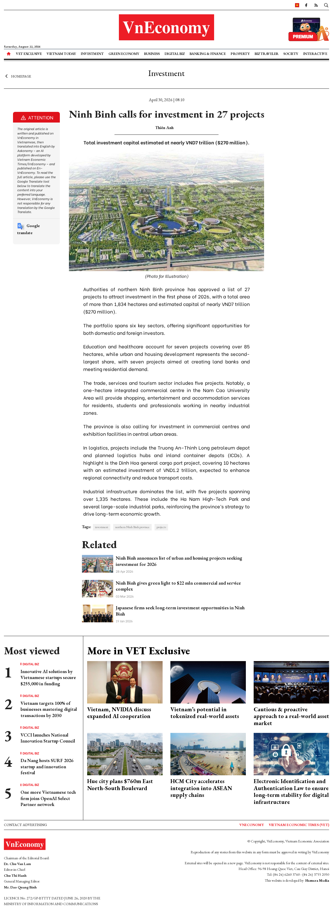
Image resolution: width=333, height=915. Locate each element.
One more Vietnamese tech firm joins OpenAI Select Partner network (48, 798)
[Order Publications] (309, 28)
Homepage (21, 76)
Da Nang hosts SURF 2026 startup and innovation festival (47, 766)
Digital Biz (174, 53)
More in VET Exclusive (138, 650)
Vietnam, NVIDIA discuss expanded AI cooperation (119, 713)
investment (101, 527)
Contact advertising (25, 824)
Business (151, 53)
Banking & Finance (207, 53)
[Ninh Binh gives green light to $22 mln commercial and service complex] (97, 588)
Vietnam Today (61, 53)
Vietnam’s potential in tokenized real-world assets (204, 713)
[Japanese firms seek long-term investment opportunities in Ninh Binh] (97, 613)
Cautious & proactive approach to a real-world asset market (291, 716)
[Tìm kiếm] (326, 5)
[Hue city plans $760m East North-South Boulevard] (125, 753)
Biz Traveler (266, 53)
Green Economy (123, 53)
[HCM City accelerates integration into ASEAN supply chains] (208, 753)
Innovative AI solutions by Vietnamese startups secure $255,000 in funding (48, 677)
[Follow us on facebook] (306, 5)
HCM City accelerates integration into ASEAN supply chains (201, 788)
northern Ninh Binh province (132, 527)
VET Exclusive (29, 53)
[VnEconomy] (297, 5)
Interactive (315, 53)
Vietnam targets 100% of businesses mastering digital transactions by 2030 (49, 709)
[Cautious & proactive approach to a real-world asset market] (291, 681)
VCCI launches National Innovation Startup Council (48, 738)
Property (239, 53)
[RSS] (316, 5)
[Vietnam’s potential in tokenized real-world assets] (208, 681)
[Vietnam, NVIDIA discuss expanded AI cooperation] (125, 681)
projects (161, 527)
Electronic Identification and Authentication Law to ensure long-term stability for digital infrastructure (291, 791)
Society (290, 53)
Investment (92, 53)
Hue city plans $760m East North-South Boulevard (120, 784)
